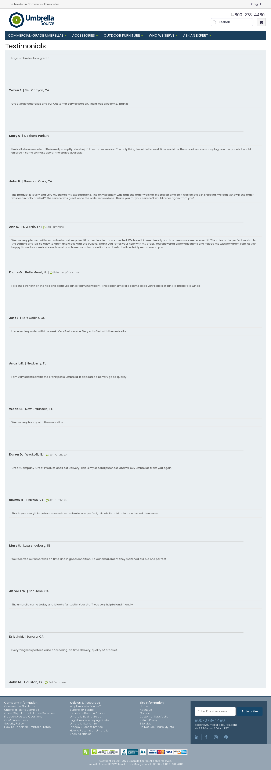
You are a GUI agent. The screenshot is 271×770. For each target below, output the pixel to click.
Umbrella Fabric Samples (21, 710)
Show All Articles (80, 734)
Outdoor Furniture (122, 35)
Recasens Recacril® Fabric (88, 713)
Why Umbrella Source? (85, 706)
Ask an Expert (195, 35)
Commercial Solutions (19, 706)
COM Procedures (16, 720)
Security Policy (14, 723)
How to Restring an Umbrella (89, 730)
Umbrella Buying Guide (85, 716)
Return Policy (148, 720)
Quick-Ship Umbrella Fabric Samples (29, 713)
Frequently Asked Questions (23, 716)
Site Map (146, 723)
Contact (145, 713)
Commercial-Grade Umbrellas (36, 35)
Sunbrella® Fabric (82, 710)
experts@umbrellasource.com (216, 725)
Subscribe (250, 711)
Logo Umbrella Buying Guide (89, 720)
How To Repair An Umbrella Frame (27, 727)
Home (144, 706)
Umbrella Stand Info (83, 723)
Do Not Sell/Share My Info (157, 727)
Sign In (258, 4)
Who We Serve (161, 35)
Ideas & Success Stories (86, 727)
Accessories (83, 35)
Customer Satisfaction (155, 716)
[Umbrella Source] (31, 20)
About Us (146, 710)
